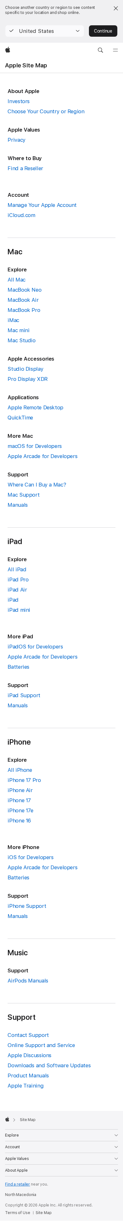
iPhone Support (27, 906)
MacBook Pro (24, 310)
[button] (44, 31)
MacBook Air (23, 300)
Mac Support (23, 495)
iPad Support (24, 695)
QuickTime (20, 417)
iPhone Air (20, 790)
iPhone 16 (19, 820)
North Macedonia (20, 1195)
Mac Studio (21, 340)
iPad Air (17, 589)
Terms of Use (17, 1213)
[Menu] (115, 50)
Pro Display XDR (27, 379)
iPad (13, 600)
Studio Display (25, 369)
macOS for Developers (35, 446)
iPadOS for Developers (35, 646)
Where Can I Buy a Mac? (37, 484)
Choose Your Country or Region (46, 111)
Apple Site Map (26, 65)
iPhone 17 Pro (24, 780)
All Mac (16, 279)
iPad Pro (18, 579)
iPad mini (19, 610)
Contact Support (28, 1035)
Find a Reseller (25, 168)
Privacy (16, 140)
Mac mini (18, 330)
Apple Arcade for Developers (42, 456)
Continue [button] (103, 31)
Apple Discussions (29, 1055)
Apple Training (26, 1085)
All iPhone (20, 770)
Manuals (17, 505)
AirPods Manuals (28, 980)
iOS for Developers (30, 857)
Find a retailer (17, 1184)
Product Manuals (28, 1075)
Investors (19, 101)
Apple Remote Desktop (35, 407)
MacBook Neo (24, 290)
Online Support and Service (41, 1045)
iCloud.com (21, 215)
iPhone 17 (19, 800)
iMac (13, 320)
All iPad (17, 569)
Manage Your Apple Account (42, 205)
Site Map (43, 1213)
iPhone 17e (20, 810)
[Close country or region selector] (116, 8)
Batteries (18, 667)
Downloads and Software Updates (49, 1065)
